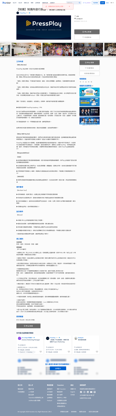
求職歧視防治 (61, 406)
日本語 (72, 395)
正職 (77, 16)
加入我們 (60, 395)
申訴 (65, 398)
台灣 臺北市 (79, 19)
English (72, 392)
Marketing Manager (31, 352)
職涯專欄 (49, 395)
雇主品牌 (31, 395)
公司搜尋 (49, 392)
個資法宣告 (82, 412)
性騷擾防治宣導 (62, 400)
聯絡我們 (60, 392)
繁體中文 (73, 389)
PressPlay (23, 13)
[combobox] (74, 2)
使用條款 (74, 412)
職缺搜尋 (20, 389)
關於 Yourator (61, 389)
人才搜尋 (31, 392)
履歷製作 (49, 389)
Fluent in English (23, 352)
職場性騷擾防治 (62, 403)
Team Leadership (38, 352)
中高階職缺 (21, 392)
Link (45, 336)
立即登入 (58, 368)
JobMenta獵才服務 (34, 400)
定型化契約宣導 (93, 412)
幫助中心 (60, 398)
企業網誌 (49, 398)
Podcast (49, 400)
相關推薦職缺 (89, 73)
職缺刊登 (31, 389)
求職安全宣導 (64, 412)
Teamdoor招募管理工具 (35, 398)
